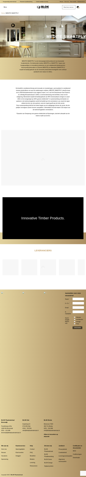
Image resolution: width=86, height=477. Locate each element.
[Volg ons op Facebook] (74, 460)
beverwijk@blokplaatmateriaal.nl (11, 432)
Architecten (79, 319)
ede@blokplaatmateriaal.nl (31, 430)
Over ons (66, 1)
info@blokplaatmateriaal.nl (52, 430)
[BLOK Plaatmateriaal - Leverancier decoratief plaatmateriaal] (43, 7)
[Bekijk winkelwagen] (84, 7)
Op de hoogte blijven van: (67, 320)
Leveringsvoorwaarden (65, 456)
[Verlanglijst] (81, 7)
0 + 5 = (67, 303)
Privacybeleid (63, 449)
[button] (11, 7)
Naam (67, 299)
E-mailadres (68, 312)
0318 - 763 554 (27, 428)
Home (3, 13)
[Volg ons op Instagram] (76, 460)
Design (78, 321)
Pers (77, 324)
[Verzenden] (73, 7)
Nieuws (61, 1)
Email (67, 307)
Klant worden (73, 1)
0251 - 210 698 (5, 430)
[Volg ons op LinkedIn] (78, 460)
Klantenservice (81, 1)
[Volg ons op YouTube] (80, 460)
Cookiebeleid (63, 452)
